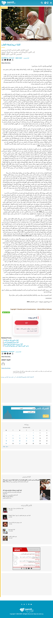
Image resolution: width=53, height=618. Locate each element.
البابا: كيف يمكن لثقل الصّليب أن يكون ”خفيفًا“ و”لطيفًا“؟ (19, 515)
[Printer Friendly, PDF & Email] (6, 312)
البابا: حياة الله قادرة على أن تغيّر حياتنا (15, 508)
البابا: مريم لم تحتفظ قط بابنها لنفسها (13, 344)
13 (19, 438)
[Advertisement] (26, 393)
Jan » (7, 446)
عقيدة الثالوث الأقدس (12, 536)
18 (6, 440)
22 (33, 440)
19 (13, 440)
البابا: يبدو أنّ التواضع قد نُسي (11, 342)
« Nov (4, 446)
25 (6, 443)
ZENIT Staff (19, 58)
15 (33, 438)
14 (26, 438)
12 (13, 438)
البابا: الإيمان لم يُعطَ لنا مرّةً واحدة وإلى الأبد (12, 490)
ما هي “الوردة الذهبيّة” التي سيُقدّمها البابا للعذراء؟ (16, 346)
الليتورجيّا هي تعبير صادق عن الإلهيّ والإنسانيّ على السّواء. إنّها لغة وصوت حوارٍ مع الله (21, 480)
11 (6, 438)
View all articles (5, 368)
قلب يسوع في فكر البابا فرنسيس (15, 522)
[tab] (19, 550)
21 (26, 440)
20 (19, 440)
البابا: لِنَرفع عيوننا (11, 529)
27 (19, 443)
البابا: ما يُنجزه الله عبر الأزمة (11, 340)
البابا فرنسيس (4, 7)
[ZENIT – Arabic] (15, 3)
